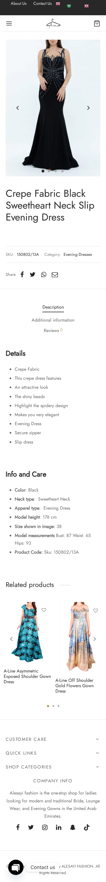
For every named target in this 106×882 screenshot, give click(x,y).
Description (53, 307)
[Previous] (11, 639)
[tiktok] (87, 827)
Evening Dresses (78, 254)
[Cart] (97, 23)
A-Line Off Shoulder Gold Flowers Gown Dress (74, 685)
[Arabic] (69, 5)
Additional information (53, 320)
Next (88, 108)
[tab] (53, 307)
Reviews (53, 330)
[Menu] (9, 23)
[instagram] (44, 827)
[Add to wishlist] (43, 610)
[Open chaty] (15, 867)
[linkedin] (58, 827)
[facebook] (18, 827)
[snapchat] (72, 827)
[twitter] (30, 827)
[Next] (94, 639)
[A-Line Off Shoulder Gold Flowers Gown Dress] (79, 637)
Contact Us (42, 3)
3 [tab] (58, 706)
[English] (58, 7)
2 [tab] (53, 706)
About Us (19, 3)
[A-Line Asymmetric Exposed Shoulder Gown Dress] (27, 633)
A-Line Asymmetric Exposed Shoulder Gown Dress (27, 676)
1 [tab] (48, 706)
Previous (17, 108)
